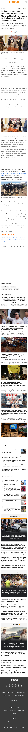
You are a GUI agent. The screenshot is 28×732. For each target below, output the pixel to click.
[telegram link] (18, 685)
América (4, 692)
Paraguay (16, 289)
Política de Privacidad (19, 721)
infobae (3, 8)
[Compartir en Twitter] (12, 58)
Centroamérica (10, 695)
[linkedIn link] (21, 685)
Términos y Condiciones (9, 721)
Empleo (14, 703)
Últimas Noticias (17, 695)
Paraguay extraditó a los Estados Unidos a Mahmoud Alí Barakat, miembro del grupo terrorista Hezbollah (13, 239)
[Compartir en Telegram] (18, 58)
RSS (23, 695)
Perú (5, 695)
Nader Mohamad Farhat (7, 289)
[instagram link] (13, 685)
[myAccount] (26, 2)
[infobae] (14, 2)
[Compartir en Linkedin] (15, 58)
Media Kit (14, 713)
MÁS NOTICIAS (14, 440)
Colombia (8, 692)
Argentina (6, 710)
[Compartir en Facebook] (9, 58)
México (24, 692)
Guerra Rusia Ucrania (10, 4)
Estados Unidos (5, 286)
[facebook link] (7, 685)
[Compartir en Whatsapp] (6, 58)
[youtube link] (15, 685)
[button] (2, 1)
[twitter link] (10, 685)
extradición (13, 286)
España (13, 692)
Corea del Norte (19, 4)
